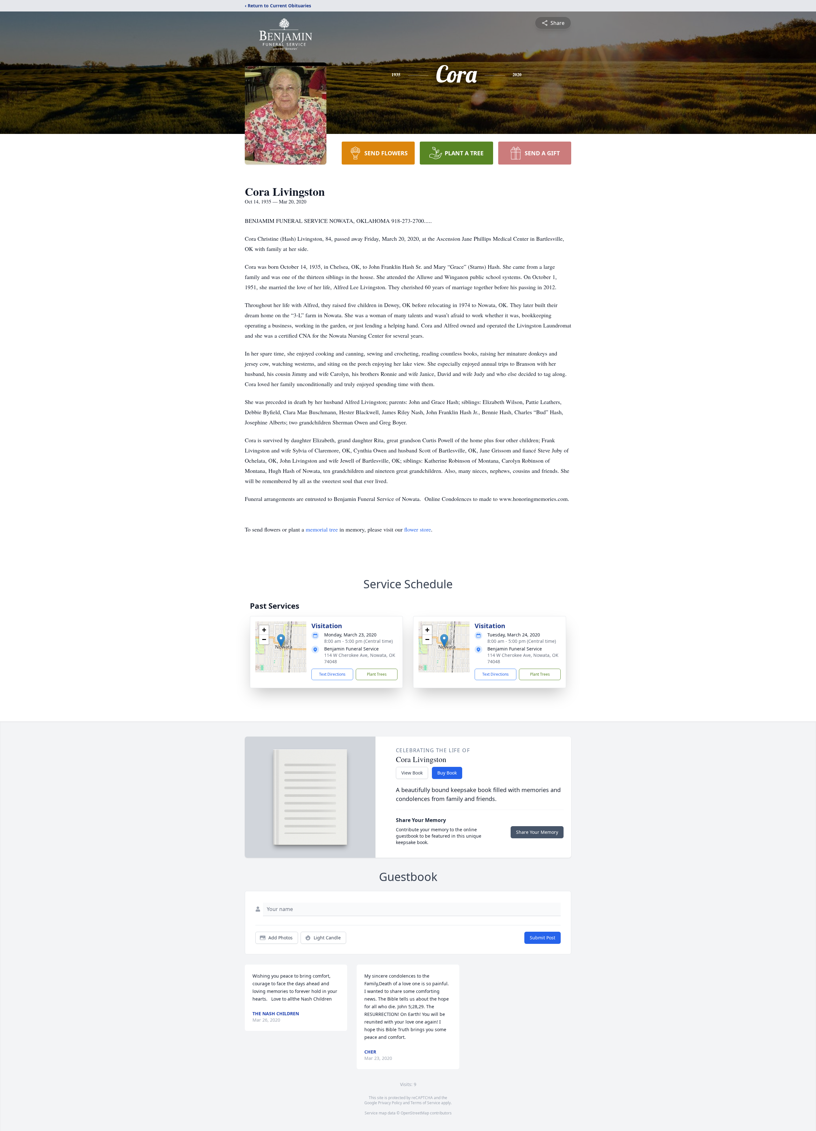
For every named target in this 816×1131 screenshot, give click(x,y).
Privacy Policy (390, 1102)
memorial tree (322, 529)
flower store (417, 529)
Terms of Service (425, 1102)
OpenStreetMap (415, 1113)
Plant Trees (377, 674)
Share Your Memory (537, 832)
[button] (281, 640)
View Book (412, 773)
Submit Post (542, 938)
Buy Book (447, 773)
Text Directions (332, 674)
